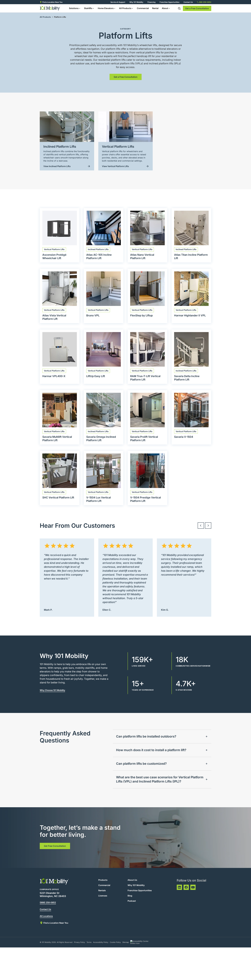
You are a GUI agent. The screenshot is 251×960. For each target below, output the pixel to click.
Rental (155, 8)
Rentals (102, 890)
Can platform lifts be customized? (141, 764)
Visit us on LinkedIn (179, 887)
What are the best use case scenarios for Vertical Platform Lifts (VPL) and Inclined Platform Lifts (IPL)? (159, 779)
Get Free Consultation (55, 846)
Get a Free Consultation (197, 8)
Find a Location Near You (52, 2)
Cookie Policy (115, 942)
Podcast (132, 901)
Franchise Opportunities (169, 2)
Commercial (143, 8)
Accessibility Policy (100, 942)
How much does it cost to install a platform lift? (151, 750)
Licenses (102, 895)
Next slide (208, 525)
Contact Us (188, 2)
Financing (151, 2)
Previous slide (201, 525)
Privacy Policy (79, 942)
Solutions (74, 8)
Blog (130, 895)
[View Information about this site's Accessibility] (141, 942)
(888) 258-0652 (48, 902)
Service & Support (117, 2)
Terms (89, 942)
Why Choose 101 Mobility (52, 690)
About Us (132, 880)
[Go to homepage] (50, 8)
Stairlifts (88, 8)
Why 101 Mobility (136, 2)
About (165, 8)
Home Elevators (106, 8)
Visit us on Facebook (186, 887)
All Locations (46, 916)
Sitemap (125, 942)
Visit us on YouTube (193, 887)
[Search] (179, 8)
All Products (125, 8)
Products (102, 880)
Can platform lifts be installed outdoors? (146, 736)
